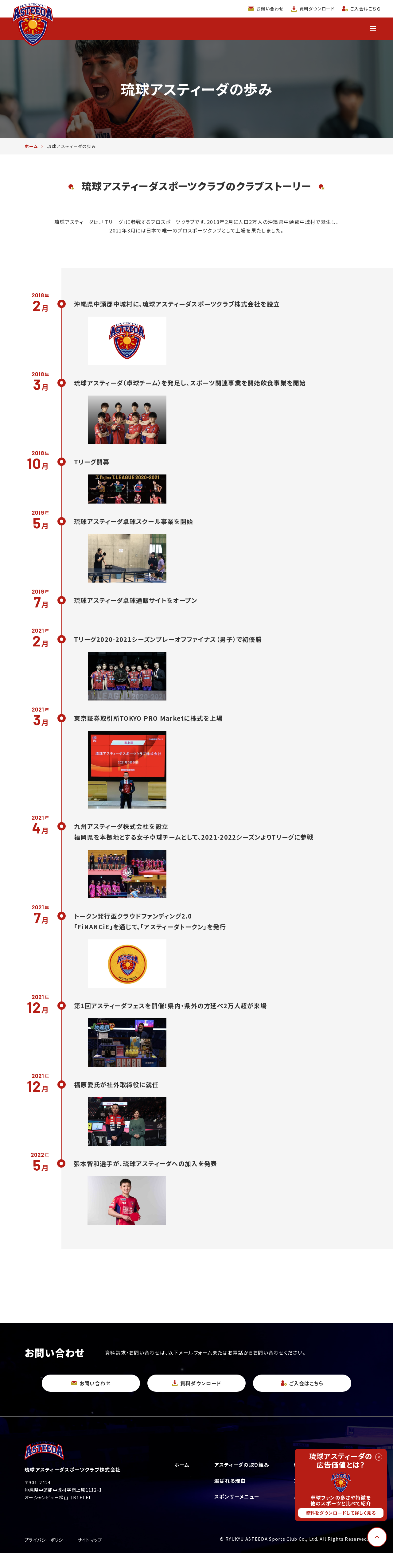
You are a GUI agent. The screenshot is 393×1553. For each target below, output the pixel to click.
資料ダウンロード (317, 9)
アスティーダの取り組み (241, 1464)
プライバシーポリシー (46, 1540)
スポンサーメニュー (236, 1496)
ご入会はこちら (365, 9)
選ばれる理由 (230, 1480)
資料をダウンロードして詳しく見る (341, 1513)
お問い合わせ (270, 9)
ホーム (182, 1464)
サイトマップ (90, 1540)
